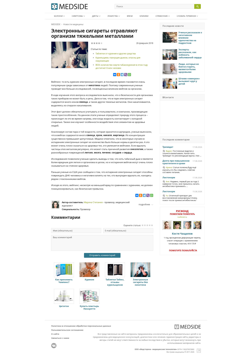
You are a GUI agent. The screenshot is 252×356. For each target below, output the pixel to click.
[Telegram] (122, 74)
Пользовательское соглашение (67, 330)
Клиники (144, 16)
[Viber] (125, 74)
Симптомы (77, 16)
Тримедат (167, 147)
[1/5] (92, 43)
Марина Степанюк (93, 202)
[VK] (53, 345)
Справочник (162, 16)
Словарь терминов (186, 16)
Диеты (95, 16)
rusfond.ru (182, 217)
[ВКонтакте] (114, 74)
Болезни (58, 16)
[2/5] (94, 43)
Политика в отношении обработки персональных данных (81, 326)
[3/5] (97, 43)
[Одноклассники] (118, 74)
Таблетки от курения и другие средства (116, 53)
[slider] (147, 225)
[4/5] (99, 43)
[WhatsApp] (129, 74)
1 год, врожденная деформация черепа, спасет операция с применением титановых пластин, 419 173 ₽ (182, 238)
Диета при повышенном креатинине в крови (175, 162)
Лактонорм (168, 177)
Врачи (130, 16)
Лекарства (112, 16)
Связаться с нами (60, 338)
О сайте (55, 334)
